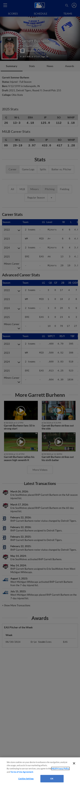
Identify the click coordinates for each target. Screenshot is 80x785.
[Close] (74, 763)
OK (51, 778)
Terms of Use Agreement (21, 772)
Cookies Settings (26, 778)
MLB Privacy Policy (60, 768)
